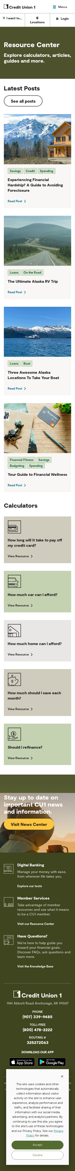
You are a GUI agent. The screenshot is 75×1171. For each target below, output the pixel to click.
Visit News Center (29, 824)
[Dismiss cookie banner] (62, 1076)
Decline (37, 1155)
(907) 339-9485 (37, 1016)
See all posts (23, 100)
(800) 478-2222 (37, 1029)
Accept (37, 1145)
